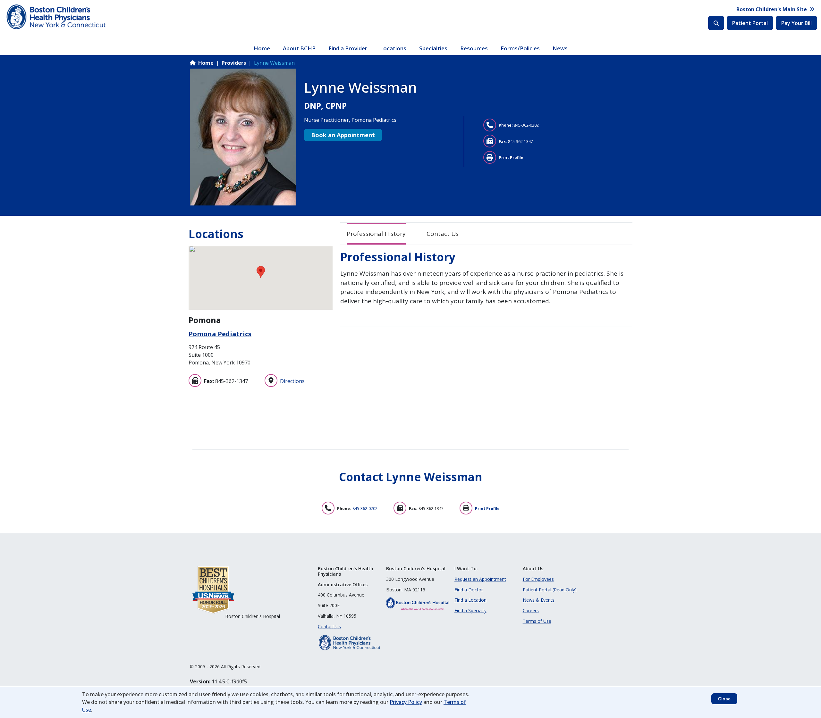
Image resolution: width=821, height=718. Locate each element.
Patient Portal (750, 23)
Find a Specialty (470, 610)
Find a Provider (347, 48)
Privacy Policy (406, 701)
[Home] (57, 17)
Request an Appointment (480, 579)
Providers (234, 62)
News (560, 48)
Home (262, 48)
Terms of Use (537, 621)
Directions (292, 381)
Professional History (376, 234)
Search (716, 23)
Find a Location (470, 600)
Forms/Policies (520, 48)
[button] (261, 272)
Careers (531, 610)
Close (724, 698)
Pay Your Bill (796, 23)
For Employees (538, 579)
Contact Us (443, 234)
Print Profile (511, 157)
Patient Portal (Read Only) (550, 590)
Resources (474, 48)
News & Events (538, 600)
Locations (393, 48)
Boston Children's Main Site (771, 9)
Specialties (433, 48)
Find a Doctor (468, 590)
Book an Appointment (343, 135)
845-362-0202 (526, 125)
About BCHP (299, 48)
